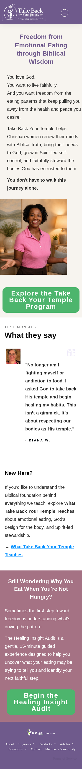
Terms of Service (65, 758)
